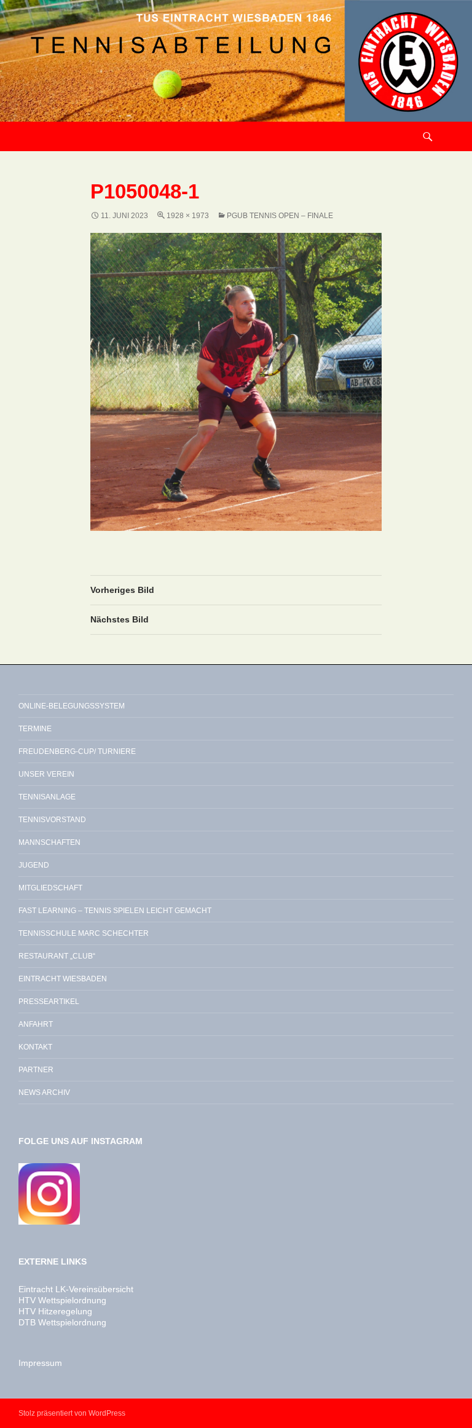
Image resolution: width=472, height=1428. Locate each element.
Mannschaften (49, 842)
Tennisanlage (47, 797)
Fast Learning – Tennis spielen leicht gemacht (114, 910)
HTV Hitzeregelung (55, 1311)
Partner (35, 1069)
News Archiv (44, 1092)
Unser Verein (46, 774)
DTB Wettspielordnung (62, 1322)
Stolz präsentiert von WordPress (71, 1413)
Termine (35, 728)
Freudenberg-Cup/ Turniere (77, 751)
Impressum (40, 1363)
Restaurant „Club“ (56, 956)
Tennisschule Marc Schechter (83, 933)
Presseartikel (48, 1001)
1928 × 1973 (188, 215)
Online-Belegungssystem (71, 706)
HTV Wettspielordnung (62, 1300)
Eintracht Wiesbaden (62, 979)
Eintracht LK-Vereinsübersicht (75, 1289)
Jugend (33, 865)
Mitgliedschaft (50, 888)
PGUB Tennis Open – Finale (280, 215)
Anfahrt (35, 1024)
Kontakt (35, 1047)
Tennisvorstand (52, 819)
